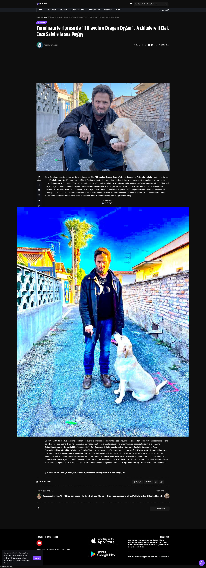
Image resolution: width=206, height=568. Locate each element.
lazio (111, 473)
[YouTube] (131, 3)
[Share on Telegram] (39, 200)
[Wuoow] (42, 4)
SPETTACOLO (41, 22)
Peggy (119, 473)
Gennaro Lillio (81, 473)
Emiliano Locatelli (59, 473)
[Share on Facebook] (142, 45)
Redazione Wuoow (51, 45)
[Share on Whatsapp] (39, 195)
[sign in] (159, 10)
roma (123, 473)
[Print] (152, 45)
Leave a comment (160, 509)
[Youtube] (39, 543)
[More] (155, 45)
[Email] (148, 45)
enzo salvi (69, 473)
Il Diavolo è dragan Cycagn (94, 473)
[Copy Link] (39, 205)
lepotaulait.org (6, 566)
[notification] (163, 10)
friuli (74, 473)
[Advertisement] (103, 66)
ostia (115, 473)
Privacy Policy (65, 549)
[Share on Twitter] (145, 45)
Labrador (106, 473)
